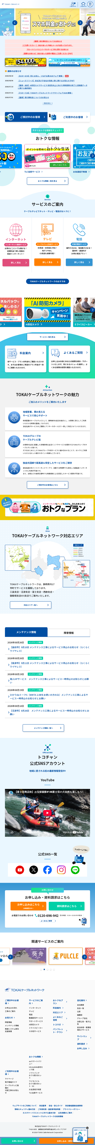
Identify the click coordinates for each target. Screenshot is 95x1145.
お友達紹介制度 (35, 1089)
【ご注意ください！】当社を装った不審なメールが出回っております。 (47, 45)
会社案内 (81, 1000)
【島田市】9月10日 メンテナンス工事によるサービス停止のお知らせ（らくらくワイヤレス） (50, 649)
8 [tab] (57, 33)
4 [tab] (44, 33)
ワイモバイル (35, 1083)
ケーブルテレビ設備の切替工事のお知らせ (12, 1089)
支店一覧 (80, 1008)
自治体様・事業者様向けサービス (84, 1028)
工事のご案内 (10, 1011)
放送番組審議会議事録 (74, 1105)
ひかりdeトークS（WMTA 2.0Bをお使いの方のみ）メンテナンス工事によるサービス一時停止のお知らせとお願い (49, 696)
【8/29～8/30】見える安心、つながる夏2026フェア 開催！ (41, 76)
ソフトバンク (35, 1075)
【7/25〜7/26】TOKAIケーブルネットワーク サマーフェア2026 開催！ (45, 93)
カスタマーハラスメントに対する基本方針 (39, 1113)
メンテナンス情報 (12, 1025)
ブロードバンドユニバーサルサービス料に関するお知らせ (48, 49)
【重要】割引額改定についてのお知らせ (47, 41)
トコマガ (57, 1024)
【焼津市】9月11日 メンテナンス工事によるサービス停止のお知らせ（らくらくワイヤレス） (50, 664)
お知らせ (9, 1017)
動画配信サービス (36, 1018)
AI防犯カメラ (34, 1024)
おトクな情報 (35, 1056)
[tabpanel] (47, 22)
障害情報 (8, 1022)
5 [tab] (47, 33)
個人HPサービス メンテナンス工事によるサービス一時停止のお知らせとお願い (49, 680)
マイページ (9, 1078)
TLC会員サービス (35, 1092)
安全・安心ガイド (56, 1105)
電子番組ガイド (11, 1082)
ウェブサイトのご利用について (24, 1105)
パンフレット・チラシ (58, 1031)
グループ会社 (82, 1018)
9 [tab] (60, 33)
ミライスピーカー (36, 1028)
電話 (30, 1014)
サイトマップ (82, 1038)
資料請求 (81, 1043)
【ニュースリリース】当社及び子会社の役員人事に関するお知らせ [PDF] (46, 80)
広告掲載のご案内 (65, 1113)
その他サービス (35, 1031)
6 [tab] (50, 33)
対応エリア (58, 1012)
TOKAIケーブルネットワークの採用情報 (47, 1116)
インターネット (35, 1008)
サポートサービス (36, 1021)
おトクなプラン (58, 1002)
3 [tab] (41, 33)
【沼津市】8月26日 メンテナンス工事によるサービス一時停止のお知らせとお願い (49, 712)
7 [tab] (54, 33)
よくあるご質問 (58, 1018)
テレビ (31, 1011)
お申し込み (82, 1048)
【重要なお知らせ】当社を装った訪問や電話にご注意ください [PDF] (47, 53)
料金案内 (57, 1007)
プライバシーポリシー (71, 1109)
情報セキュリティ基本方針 (25, 1109)
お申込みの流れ (11, 1008)
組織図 (79, 1015)
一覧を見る (47, 103)
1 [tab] (34, 33)
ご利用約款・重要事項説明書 (49, 1109)
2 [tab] (38, 33)
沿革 (79, 1011)
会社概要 (80, 1005)
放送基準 (42, 1105)
